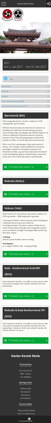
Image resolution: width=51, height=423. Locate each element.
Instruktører (25, 398)
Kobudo (5, 91)
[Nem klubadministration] (25, 421)
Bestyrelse (25, 395)
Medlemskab (25, 388)
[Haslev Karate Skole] (25, 15)
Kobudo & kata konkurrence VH (14, 106)
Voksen (5, 96)
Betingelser (26, 391)
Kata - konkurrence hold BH (13, 101)
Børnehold (6, 86)
